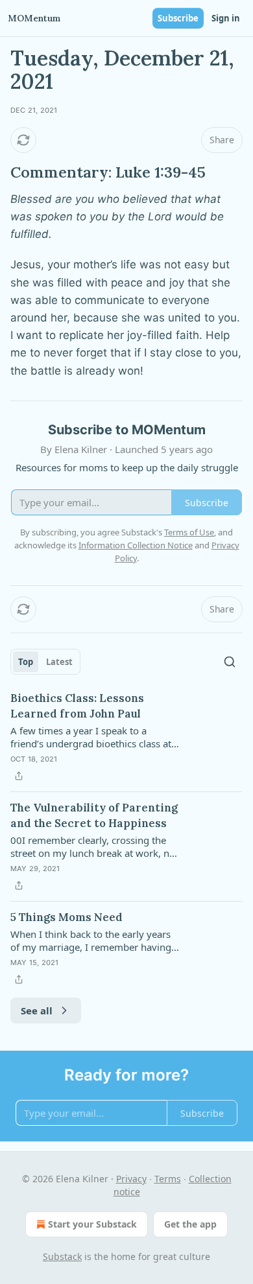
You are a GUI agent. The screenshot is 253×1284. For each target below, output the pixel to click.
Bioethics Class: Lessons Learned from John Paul (77, 706)
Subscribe (178, 18)
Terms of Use (189, 532)
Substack (62, 1256)
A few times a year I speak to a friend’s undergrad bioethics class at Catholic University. (90, 737)
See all (37, 1010)
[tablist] (45, 662)
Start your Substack (92, 1224)
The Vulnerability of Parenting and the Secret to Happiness (94, 815)
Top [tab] (25, 662)
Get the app (190, 1224)
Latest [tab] (59, 662)
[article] (126, 737)
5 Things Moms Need (66, 917)
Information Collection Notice (135, 545)
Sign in (225, 18)
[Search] (230, 662)
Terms (167, 1179)
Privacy (131, 1179)
